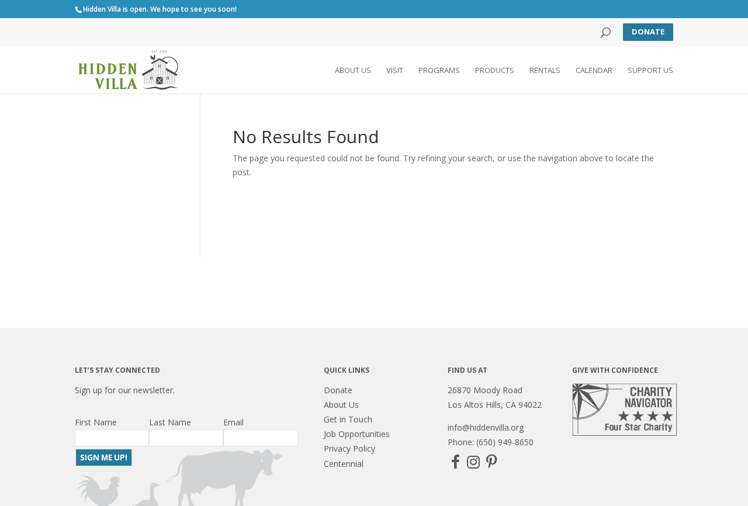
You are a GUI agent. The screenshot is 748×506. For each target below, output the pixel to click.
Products (494, 70)
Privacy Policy (349, 448)
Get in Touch (348, 419)
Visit (394, 70)
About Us (353, 70)
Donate (648, 31)
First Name (96, 422)
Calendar (594, 70)
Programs (439, 70)
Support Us (650, 70)
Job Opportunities (357, 433)
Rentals (544, 70)
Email (233, 422)
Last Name (170, 422)
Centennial (343, 463)
